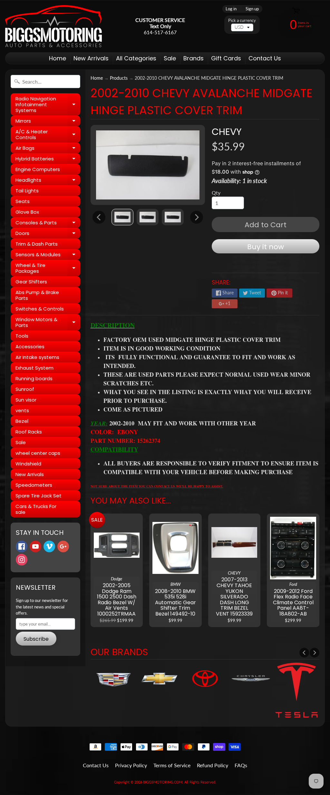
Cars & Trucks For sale (35, 509)
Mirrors (47, 121)
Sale (170, 58)
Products (119, 78)
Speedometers (33, 485)
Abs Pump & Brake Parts (37, 295)
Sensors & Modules (47, 255)
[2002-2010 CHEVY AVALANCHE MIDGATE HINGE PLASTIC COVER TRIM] (122, 217)
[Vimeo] (49, 546)
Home (57, 58)
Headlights (47, 181)
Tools (21, 335)
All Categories (136, 58)
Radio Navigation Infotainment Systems (47, 104)
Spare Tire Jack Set (38, 495)
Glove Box (27, 212)
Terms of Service (171, 765)
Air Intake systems (37, 357)
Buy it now (265, 247)
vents (22, 410)
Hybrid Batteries (47, 159)
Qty (216, 192)
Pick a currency (242, 20)
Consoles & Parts (47, 223)
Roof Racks (28, 431)
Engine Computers (37, 169)
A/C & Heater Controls (47, 134)
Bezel (21, 421)
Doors (47, 234)
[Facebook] (21, 546)
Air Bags (47, 149)
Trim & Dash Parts (36, 243)
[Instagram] (21, 560)
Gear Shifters (31, 281)
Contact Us (264, 58)
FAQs (241, 765)
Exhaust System (34, 367)
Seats (22, 201)
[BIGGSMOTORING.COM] (53, 26)
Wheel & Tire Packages (47, 268)
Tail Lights (27, 190)
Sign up (252, 9)
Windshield (28, 463)
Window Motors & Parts (47, 322)
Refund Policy (212, 765)
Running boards (34, 378)
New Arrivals (91, 58)
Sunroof (24, 389)
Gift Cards (226, 58)
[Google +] (63, 546)
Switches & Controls (39, 308)
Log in (231, 9)
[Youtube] (35, 546)
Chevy (227, 131)
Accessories (29, 346)
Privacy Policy (131, 765)
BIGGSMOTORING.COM (162, 782)
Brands (193, 58)
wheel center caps (37, 453)
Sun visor (25, 399)
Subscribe (36, 639)
